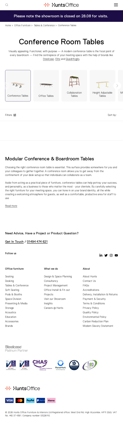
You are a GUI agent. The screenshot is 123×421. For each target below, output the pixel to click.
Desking (9, 281)
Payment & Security (94, 299)
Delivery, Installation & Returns (100, 294)
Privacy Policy (91, 308)
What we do (51, 268)
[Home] (61, 5)
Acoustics (10, 312)
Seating (9, 276)
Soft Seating (12, 290)
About (86, 268)
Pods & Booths (13, 294)
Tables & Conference (17, 285)
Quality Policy (90, 312)
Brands (9, 326)
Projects (48, 294)
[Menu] (116, 5)
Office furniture (14, 268)
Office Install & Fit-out (57, 290)
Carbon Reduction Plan (95, 321)
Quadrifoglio (72, 59)
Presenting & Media (16, 303)
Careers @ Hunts (53, 308)
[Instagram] (111, 255)
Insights (48, 303)
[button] (117, 86)
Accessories (11, 321)
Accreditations (91, 290)
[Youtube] (116, 255)
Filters (8, 115)
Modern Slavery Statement (98, 326)
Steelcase (48, 59)
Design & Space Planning (58, 276)
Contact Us (89, 281)
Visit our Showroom (55, 299)
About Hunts (90, 276)
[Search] (6, 5)
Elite (57, 59)
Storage (9, 308)
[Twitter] (106, 255)
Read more (11, 205)
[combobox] (6, 5)
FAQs (86, 285)
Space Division (13, 299)
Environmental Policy (94, 317)
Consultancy (51, 281)
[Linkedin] (100, 255)
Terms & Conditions (94, 303)
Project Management (56, 285)
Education (10, 317)
